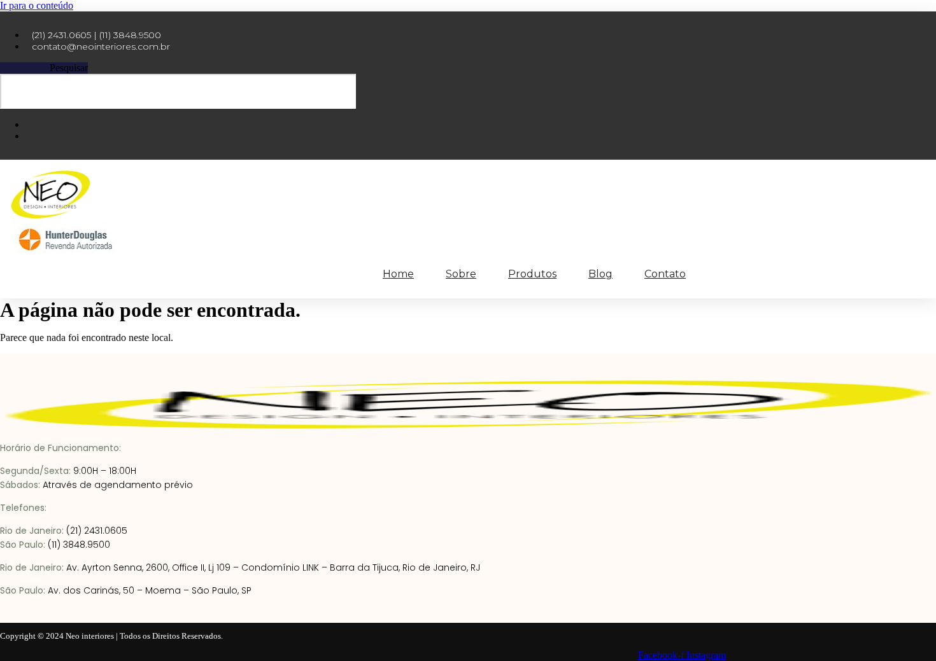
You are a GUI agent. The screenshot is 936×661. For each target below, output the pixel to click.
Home (398, 274)
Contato (665, 274)
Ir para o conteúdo (36, 5)
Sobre (461, 274)
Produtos (532, 274)
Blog (600, 274)
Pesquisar (69, 67)
